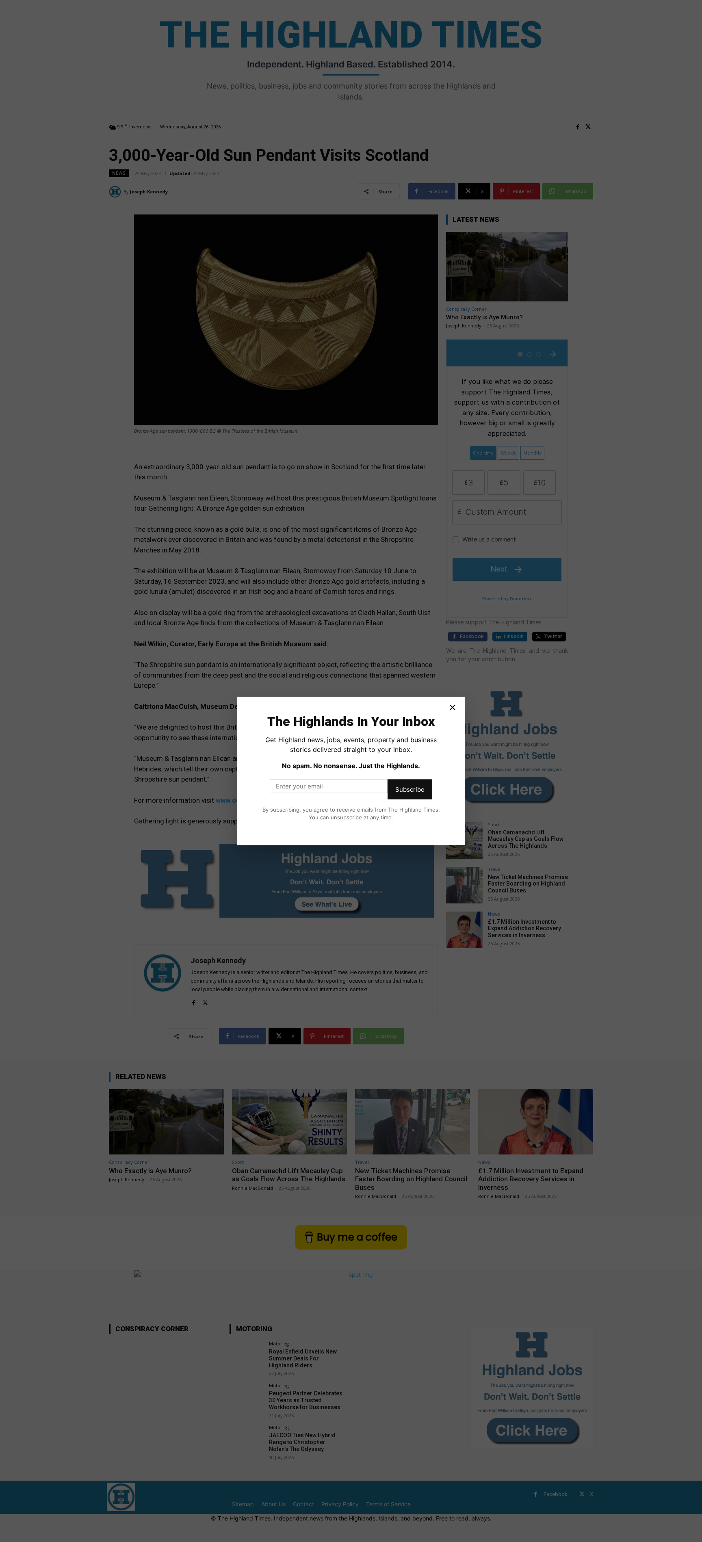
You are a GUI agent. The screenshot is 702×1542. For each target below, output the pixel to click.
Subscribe (410, 789)
